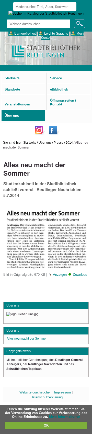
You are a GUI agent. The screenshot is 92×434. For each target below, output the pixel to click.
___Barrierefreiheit (22, 33)
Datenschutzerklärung (46, 397)
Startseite (29, 142)
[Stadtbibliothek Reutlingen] (46, 51)
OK (46, 425)
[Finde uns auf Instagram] (40, 133)
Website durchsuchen (35, 392)
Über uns (45, 142)
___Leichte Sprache (53, 33)
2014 (69, 142)
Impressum (62, 392)
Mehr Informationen (64, 417)
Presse (58, 142)
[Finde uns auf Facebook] (53, 133)
